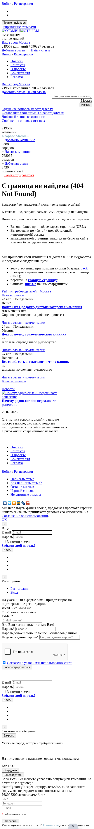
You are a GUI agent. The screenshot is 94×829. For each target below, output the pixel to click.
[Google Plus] (28, 503)
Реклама (16, 77)
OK (4, 520)
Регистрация (23, 3)
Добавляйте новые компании (23, 117)
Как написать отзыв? (26, 483)
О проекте (18, 69)
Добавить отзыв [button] (14, 50)
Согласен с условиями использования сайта (39, 663)
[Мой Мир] (18, 503)
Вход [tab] (14, 592)
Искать (86, 104)
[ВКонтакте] (5, 503)
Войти (6, 3)
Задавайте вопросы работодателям (27, 109)
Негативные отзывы (25, 494)
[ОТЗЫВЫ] (20, 31)
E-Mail (7, 616)
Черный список (22, 490)
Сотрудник (10, 770)
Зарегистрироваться (19, 175)
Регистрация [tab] (19, 588)
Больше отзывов (14, 381)
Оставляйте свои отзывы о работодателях (33, 113)
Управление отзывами (19, 27)
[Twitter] (9, 503)
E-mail (6, 532)
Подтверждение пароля (20, 637)
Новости (16, 61)
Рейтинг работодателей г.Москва (26, 291)
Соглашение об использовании (25, 516)
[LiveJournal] (23, 503)
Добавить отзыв (16, 163)
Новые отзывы (13, 295)
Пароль (7, 537)
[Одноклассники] (14, 503)
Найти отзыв (40, 50)
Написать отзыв (22, 479)
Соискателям (20, 73)
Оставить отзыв (22, 487)
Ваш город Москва (16, 42)
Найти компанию (17, 152)
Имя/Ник (9, 608)
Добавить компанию (19, 140)
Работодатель (12, 774)
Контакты (17, 65)
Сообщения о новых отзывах (23, 120)
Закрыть (8, 735)
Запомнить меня (18, 541)
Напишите (51, 825)
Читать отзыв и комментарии (23, 322)
